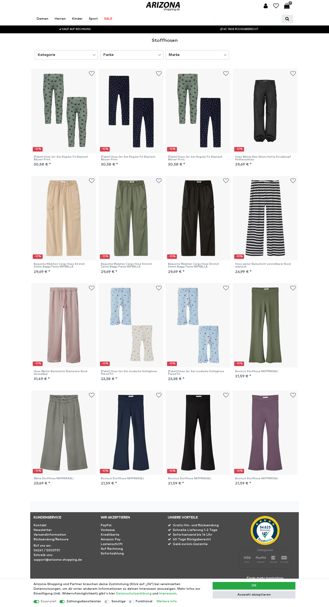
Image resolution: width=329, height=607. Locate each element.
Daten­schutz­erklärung (134, 593)
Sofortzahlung (112, 553)
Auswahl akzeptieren (254, 594)
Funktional (144, 601)
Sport (93, 18)
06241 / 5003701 (47, 550)
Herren (60, 18)
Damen (42, 18)
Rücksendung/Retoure (51, 539)
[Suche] (287, 19)
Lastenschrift (112, 544)
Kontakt (40, 525)
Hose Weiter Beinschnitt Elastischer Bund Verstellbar (60, 372)
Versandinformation (50, 534)
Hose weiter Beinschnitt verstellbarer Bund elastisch (263, 265)
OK (254, 585)
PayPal (106, 525)
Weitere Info (166, 601)
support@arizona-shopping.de (58, 559)
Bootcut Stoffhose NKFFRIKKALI (256, 371)
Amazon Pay (111, 539)
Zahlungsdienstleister (83, 601)
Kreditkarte (110, 534)
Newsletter (43, 530)
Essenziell (48, 601)
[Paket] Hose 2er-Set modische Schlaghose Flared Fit (129, 372)
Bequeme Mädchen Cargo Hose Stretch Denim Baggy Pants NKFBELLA (59, 265)
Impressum (168, 593)
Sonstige (118, 601)
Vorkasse (108, 530)
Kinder (77, 18)
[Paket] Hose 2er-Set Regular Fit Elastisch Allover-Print (61, 158)
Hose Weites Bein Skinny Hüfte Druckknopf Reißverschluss (263, 158)
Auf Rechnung (112, 548)
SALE (108, 18)
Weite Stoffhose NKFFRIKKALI (53, 478)
